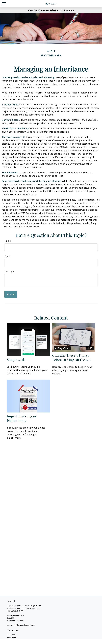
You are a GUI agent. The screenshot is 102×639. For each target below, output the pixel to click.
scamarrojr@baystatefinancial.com (21, 625)
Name (7, 240)
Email (7, 256)
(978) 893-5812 (33, 608)
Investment (11, 637)
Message (9, 271)
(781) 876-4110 (36, 605)
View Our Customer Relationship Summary (51, 10)
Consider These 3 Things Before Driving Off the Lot (71, 357)
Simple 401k (16, 359)
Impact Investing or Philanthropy (21, 418)
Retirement (11, 634)
